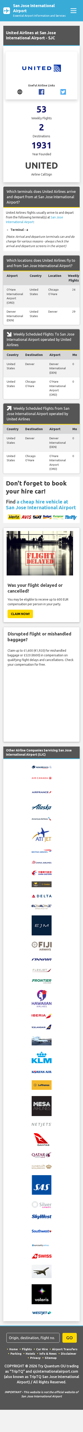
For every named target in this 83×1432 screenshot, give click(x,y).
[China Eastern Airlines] (42, 873)
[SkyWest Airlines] (42, 1216)
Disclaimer (68, 1353)
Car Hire (42, 1349)
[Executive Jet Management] (42, 925)
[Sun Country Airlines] (42, 1245)
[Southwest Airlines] (42, 1230)
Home (13, 1349)
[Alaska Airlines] (42, 807)
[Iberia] (42, 1016)
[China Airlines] (42, 862)
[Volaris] (42, 1294)
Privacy (35, 1357)
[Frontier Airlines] (42, 981)
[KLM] (42, 1057)
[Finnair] (42, 959)
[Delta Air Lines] (42, 895)
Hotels (30, 1353)
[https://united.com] (20, 91)
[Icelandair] (42, 1027)
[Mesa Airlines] (42, 1106)
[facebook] (41, 91)
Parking (15, 1353)
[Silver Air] (42, 1204)
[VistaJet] (42, 1271)
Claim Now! (20, 614)
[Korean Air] (42, 1071)
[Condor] (42, 884)
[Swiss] (42, 1256)
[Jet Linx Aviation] (42, 1040)
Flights (27, 1349)
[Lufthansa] (42, 1084)
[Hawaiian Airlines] (42, 998)
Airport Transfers (64, 1349)
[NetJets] (42, 1124)
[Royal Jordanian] (42, 1166)
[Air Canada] (42, 778)
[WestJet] (42, 1312)
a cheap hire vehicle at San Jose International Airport (41, 504)
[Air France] (42, 792)
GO (69, 1337)
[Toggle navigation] (73, 11)
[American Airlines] (42, 818)
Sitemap (51, 1357)
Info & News (48, 1353)
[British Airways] (42, 851)
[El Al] (42, 906)
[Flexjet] (42, 970)
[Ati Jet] (42, 834)
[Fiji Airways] (42, 946)
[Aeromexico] (42, 767)
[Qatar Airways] (42, 1154)
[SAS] (42, 1184)
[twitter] (63, 91)
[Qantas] (42, 1139)
